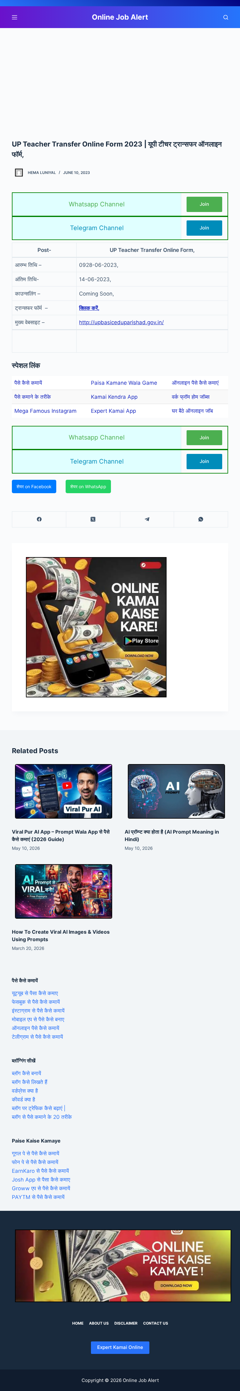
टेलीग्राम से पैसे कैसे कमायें (37, 1037)
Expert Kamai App (113, 411)
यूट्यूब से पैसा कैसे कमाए (35, 993)
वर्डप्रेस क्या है (25, 1091)
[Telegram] (147, 519)
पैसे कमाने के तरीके (32, 397)
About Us (99, 1323)
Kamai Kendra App (114, 397)
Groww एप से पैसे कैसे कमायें (41, 1188)
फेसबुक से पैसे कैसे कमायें (36, 1002)
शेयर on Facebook (34, 486)
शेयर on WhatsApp (88, 486)
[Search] (225, 17)
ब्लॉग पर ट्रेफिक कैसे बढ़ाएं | (39, 1108)
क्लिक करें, (89, 308)
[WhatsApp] (201, 519)
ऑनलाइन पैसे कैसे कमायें (35, 1028)
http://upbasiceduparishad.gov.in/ (121, 322)
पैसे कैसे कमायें (28, 383)
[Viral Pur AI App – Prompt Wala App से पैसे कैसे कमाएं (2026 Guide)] (63, 791)
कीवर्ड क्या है (23, 1099)
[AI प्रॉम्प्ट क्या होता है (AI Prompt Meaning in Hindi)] (176, 791)
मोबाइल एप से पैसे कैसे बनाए (38, 1019)
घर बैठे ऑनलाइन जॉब (192, 411)
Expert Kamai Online (120, 1347)
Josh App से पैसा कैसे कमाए (41, 1180)
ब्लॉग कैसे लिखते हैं (29, 1082)
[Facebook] (39, 519)
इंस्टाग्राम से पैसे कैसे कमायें (38, 1011)
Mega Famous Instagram (45, 411)
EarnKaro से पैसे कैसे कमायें (40, 1171)
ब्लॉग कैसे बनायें (26, 1073)
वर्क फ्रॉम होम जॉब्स (190, 397)
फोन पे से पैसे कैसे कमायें (35, 1162)
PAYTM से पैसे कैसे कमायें (38, 1197)
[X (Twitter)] (93, 519)
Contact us (155, 1323)
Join (204, 204)
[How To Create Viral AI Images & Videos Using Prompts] (63, 891)
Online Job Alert (120, 17)
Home (77, 1323)
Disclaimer (126, 1323)
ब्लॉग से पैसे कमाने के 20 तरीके (42, 1117)
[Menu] (14, 17)
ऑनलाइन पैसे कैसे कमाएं (195, 383)
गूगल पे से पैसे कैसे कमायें (35, 1153)
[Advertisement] (120, 74)
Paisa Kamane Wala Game (124, 383)
